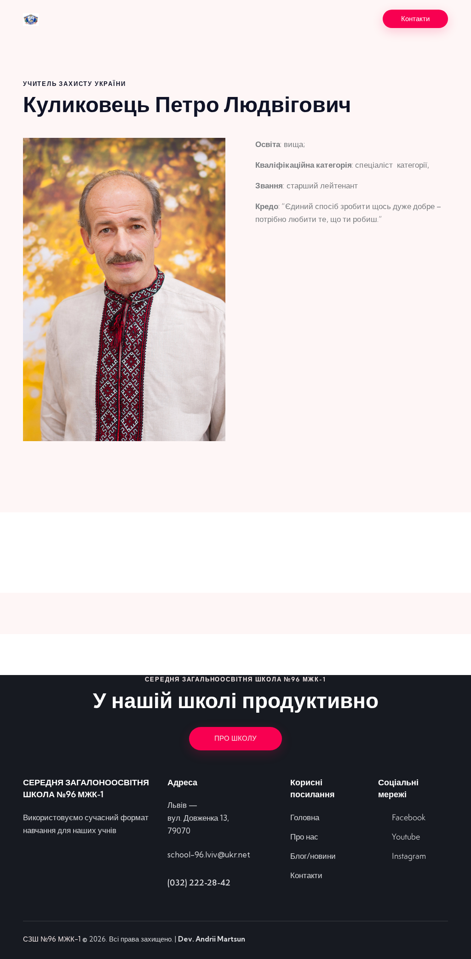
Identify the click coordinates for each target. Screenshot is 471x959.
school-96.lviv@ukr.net (208, 854)
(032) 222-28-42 (198, 882)
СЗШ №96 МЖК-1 (51, 939)
